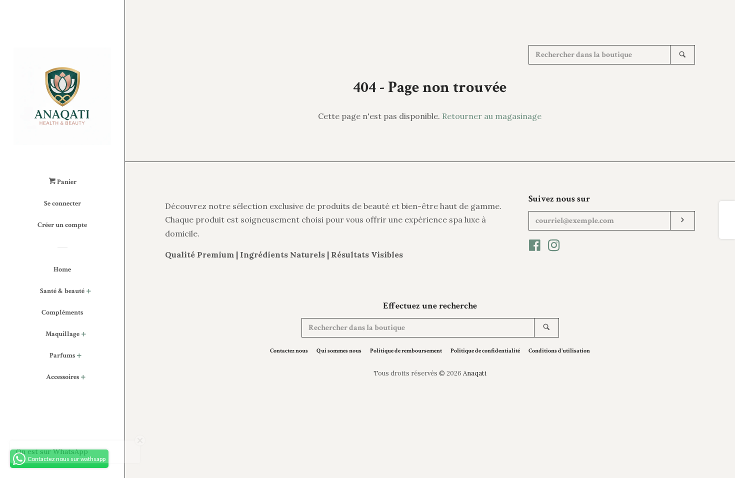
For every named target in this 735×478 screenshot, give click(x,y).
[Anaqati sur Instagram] (554, 247)
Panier (66, 182)
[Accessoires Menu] (83, 378)
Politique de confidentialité (485, 350)
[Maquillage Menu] (84, 335)
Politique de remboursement (406, 350)
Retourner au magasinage (492, 116)
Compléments (62, 312)
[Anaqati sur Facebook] (534, 247)
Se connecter (62, 203)
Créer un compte (62, 225)
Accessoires (62, 377)
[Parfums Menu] (79, 356)
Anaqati (474, 373)
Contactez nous (289, 350)
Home (62, 269)
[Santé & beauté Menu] (88, 292)
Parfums (62, 355)
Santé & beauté (62, 291)
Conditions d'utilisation (559, 350)
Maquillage (63, 334)
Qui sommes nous (339, 350)
